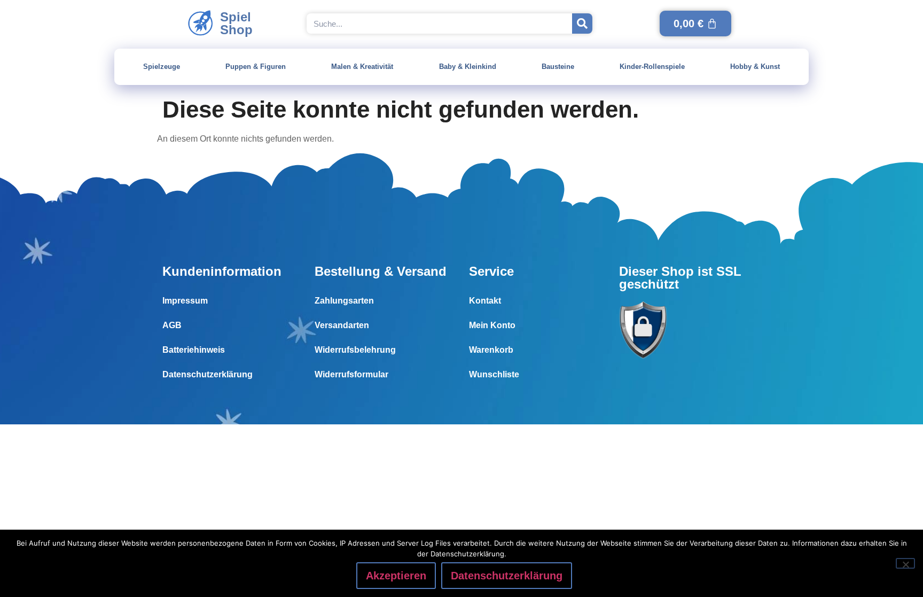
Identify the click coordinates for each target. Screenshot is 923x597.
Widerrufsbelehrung (355, 349)
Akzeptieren (396, 576)
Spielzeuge (161, 67)
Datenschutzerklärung (207, 374)
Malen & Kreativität (362, 67)
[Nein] (905, 563)
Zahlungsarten (344, 300)
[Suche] (582, 23)
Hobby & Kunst (755, 67)
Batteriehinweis (193, 349)
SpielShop (236, 23)
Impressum (185, 300)
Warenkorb (491, 349)
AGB (172, 325)
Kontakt (485, 300)
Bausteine (558, 67)
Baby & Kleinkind (467, 67)
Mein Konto (492, 325)
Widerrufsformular (351, 374)
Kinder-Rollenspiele (652, 67)
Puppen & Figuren (255, 67)
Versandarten (342, 325)
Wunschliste (494, 374)
